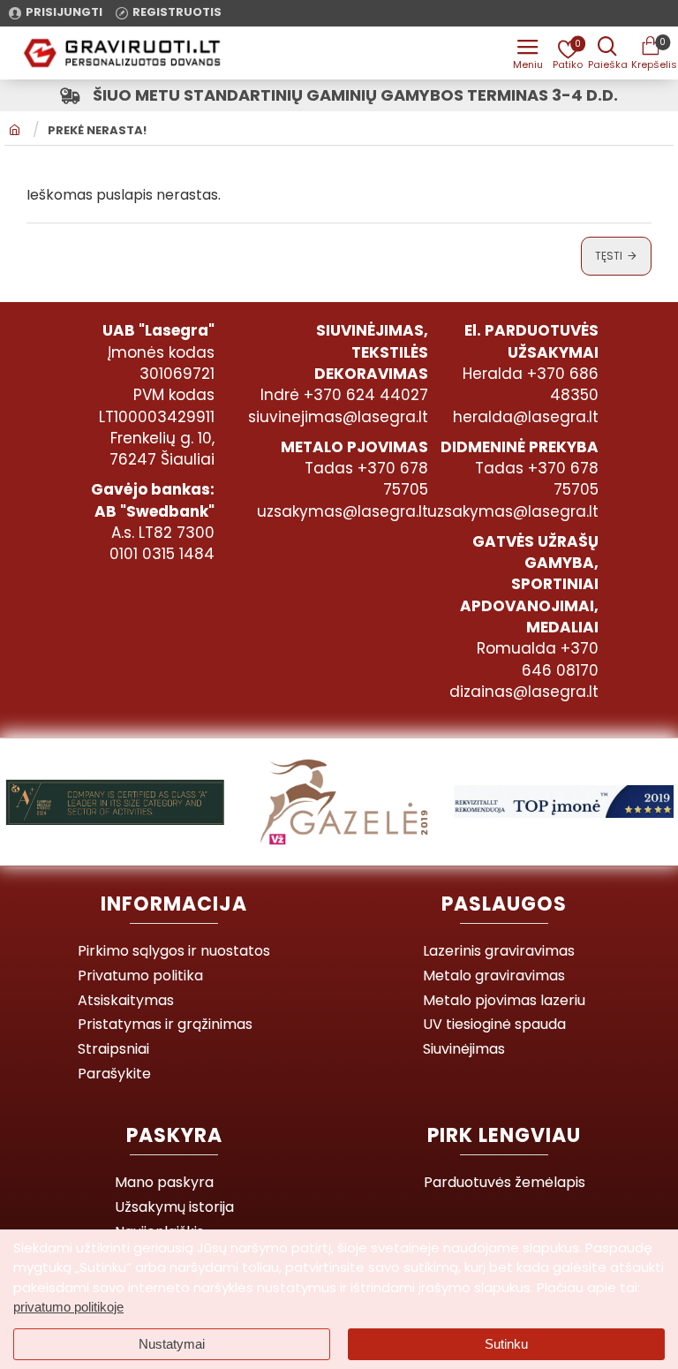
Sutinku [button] (506, 1343)
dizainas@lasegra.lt (524, 691)
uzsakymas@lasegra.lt (342, 511)
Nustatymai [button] (172, 1343)
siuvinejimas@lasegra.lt (338, 416)
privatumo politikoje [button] (68, 1306)
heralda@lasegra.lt (526, 416)
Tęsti (608, 255)
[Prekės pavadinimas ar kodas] (607, 52)
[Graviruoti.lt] (527, 52)
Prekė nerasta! (97, 131)
